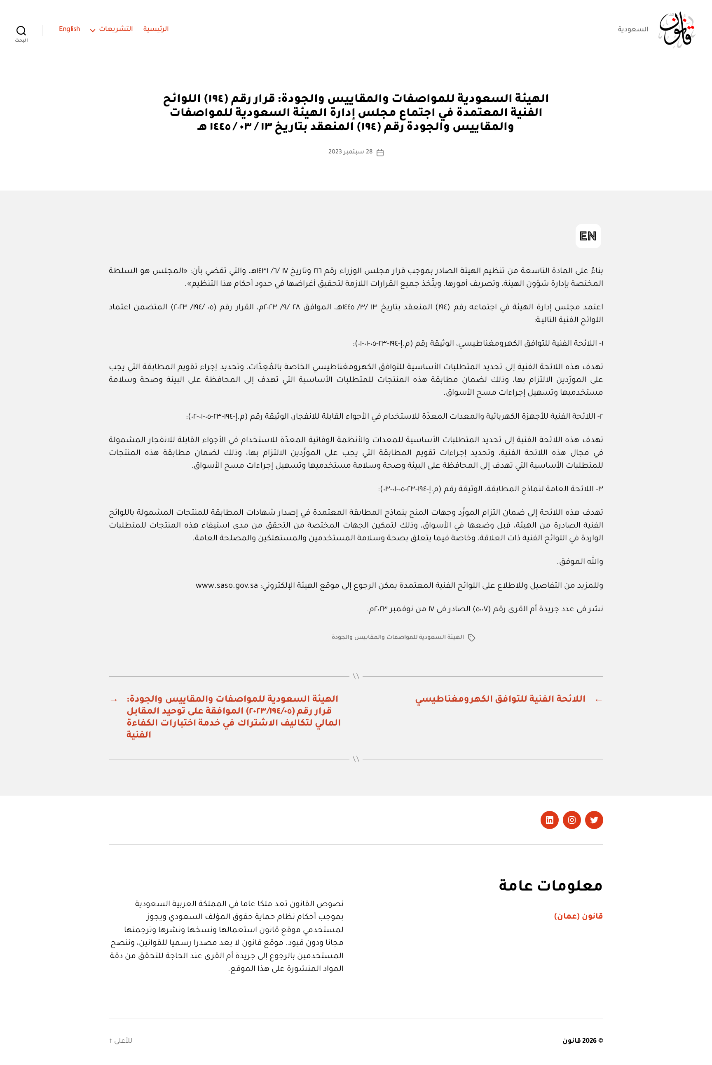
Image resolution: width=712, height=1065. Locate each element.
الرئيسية (156, 29)
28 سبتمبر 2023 (350, 152)
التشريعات (116, 29)
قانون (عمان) (578, 917)
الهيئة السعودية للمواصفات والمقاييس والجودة (398, 638)
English (69, 29)
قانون (571, 1041)
